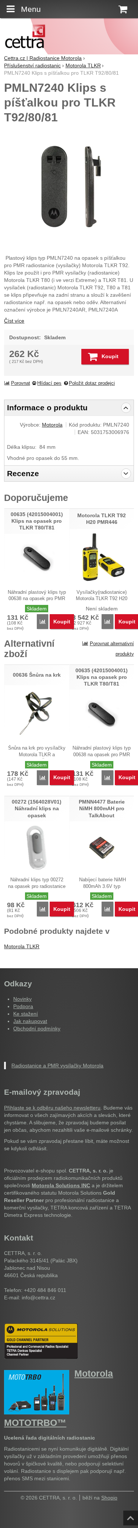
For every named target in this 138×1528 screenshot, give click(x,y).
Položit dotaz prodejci (92, 383)
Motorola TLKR (21, 946)
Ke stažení (25, 1014)
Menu (30, 9)
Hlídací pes (49, 383)
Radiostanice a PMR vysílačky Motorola (57, 1065)
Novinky (22, 999)
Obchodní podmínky (36, 1028)
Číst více (14, 321)
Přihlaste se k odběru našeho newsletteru (52, 1108)
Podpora (23, 1006)
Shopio (109, 1498)
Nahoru (131, 1516)
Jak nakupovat (30, 1021)
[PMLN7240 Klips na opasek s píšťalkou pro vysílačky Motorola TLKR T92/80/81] (69, 187)
